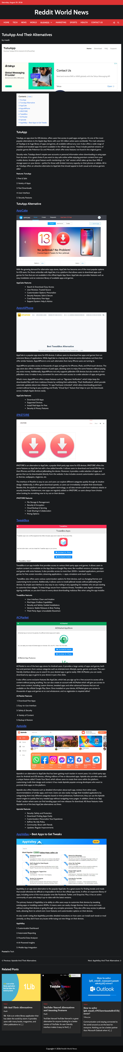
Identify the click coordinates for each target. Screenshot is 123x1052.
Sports (73, 22)
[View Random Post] (114, 22)
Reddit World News (61, 12)
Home (6, 22)
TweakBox (22, 520)
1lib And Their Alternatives (18, 1007)
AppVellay (23, 834)
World (33, 22)
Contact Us (97, 22)
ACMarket (22, 617)
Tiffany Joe (87, 1017)
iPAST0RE (22, 415)
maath (7, 40)
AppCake (22, 210)
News (23, 22)
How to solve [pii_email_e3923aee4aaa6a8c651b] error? (101, 1010)
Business (44, 22)
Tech (15, 22)
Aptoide (21, 726)
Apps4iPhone (24, 308)
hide (29, 96)
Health (84, 22)
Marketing (61, 22)
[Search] (118, 22)
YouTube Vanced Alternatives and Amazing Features (59, 1009)
